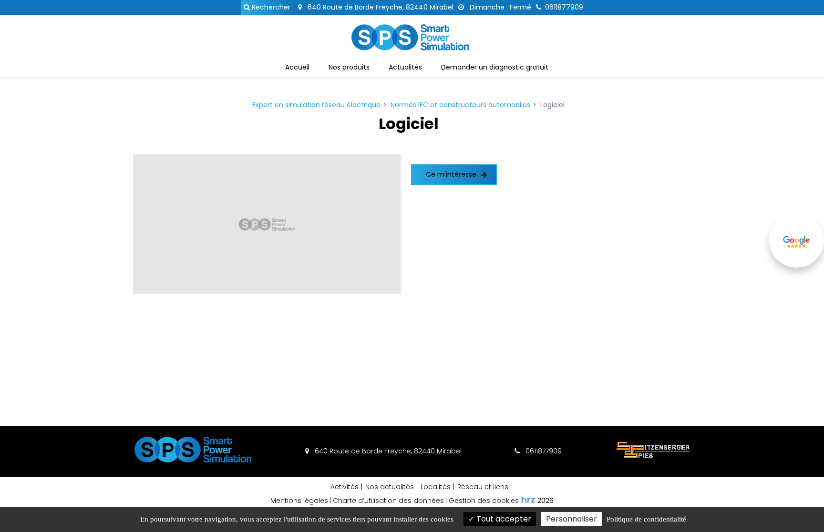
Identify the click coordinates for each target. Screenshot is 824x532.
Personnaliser (571, 518)
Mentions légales (299, 500)
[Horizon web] (528, 499)
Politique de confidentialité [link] (646, 519)
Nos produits (349, 67)
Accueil (297, 67)
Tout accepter (502, 518)
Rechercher (270, 7)
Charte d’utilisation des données (388, 500)
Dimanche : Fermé (499, 7)
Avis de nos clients (796, 266)
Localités (436, 487)
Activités (344, 487)
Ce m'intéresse (451, 174)
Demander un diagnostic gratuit (494, 67)
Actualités (405, 67)
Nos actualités (389, 487)
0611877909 (543, 451)
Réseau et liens (482, 487)
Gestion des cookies (484, 500)
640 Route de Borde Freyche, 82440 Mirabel (379, 7)
